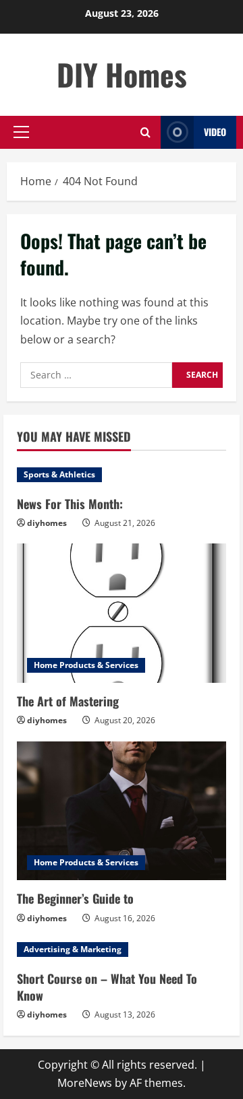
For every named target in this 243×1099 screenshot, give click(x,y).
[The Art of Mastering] (121, 613)
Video (215, 132)
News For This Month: (70, 503)
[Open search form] (145, 132)
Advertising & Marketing (73, 949)
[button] (21, 132)
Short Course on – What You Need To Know (107, 987)
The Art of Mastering (68, 701)
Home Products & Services (86, 665)
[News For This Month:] (121, 475)
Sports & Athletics (59, 474)
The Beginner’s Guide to (75, 898)
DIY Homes (122, 74)
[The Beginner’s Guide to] (121, 811)
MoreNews (84, 1082)
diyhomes (47, 523)
